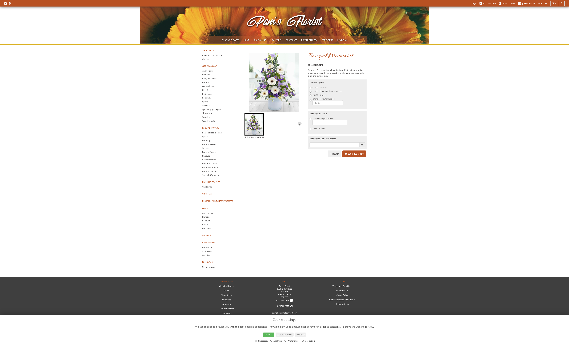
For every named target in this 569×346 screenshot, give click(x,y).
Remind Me (342, 40)
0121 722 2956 (283, 300)
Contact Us (327, 40)
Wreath (205, 148)
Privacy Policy (342, 290)
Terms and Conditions (342, 286)
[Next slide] (300, 124)
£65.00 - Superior (320, 95)
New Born (206, 90)
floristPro (351, 299)
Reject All (301, 334)
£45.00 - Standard (320, 87)
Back (335, 154)
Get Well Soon (208, 86)
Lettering (206, 140)
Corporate (291, 40)
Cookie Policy (342, 295)
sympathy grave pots (211, 109)
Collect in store (319, 128)
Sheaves (206, 155)
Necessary (263, 341)
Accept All (268, 334)
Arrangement (208, 213)
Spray (205, 136)
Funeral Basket (209, 144)
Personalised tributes (212, 132)
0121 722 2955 (283, 306)
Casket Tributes (209, 159)
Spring (205, 101)
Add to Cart (355, 154)
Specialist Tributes (210, 175)
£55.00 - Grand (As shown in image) (327, 91)
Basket (205, 224)
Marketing (309, 341)
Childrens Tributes (210, 167)
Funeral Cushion (209, 171)
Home (246, 40)
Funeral (205, 82)
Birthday (206, 74)
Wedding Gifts (208, 121)
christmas (206, 228)
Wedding (206, 117)
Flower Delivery (309, 40)
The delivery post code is (323, 118)
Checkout (206, 59)
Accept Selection (284, 334)
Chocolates (207, 186)
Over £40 (206, 255)
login (474, 3)
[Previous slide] (248, 124)
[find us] (10, 3)
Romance (206, 97)
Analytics (277, 341)
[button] (254, 124)
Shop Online (260, 40)
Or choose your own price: (324, 99)
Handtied (206, 217)
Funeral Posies (209, 152)
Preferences (293, 341)
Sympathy (276, 40)
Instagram (210, 267)
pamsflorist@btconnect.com (284, 312)
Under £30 (207, 247)
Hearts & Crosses (210, 163)
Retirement (207, 94)
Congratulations (209, 78)
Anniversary (207, 70)
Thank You (207, 113)
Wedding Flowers (230, 40)
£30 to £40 (206, 251)
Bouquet (206, 220)
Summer (206, 105)
